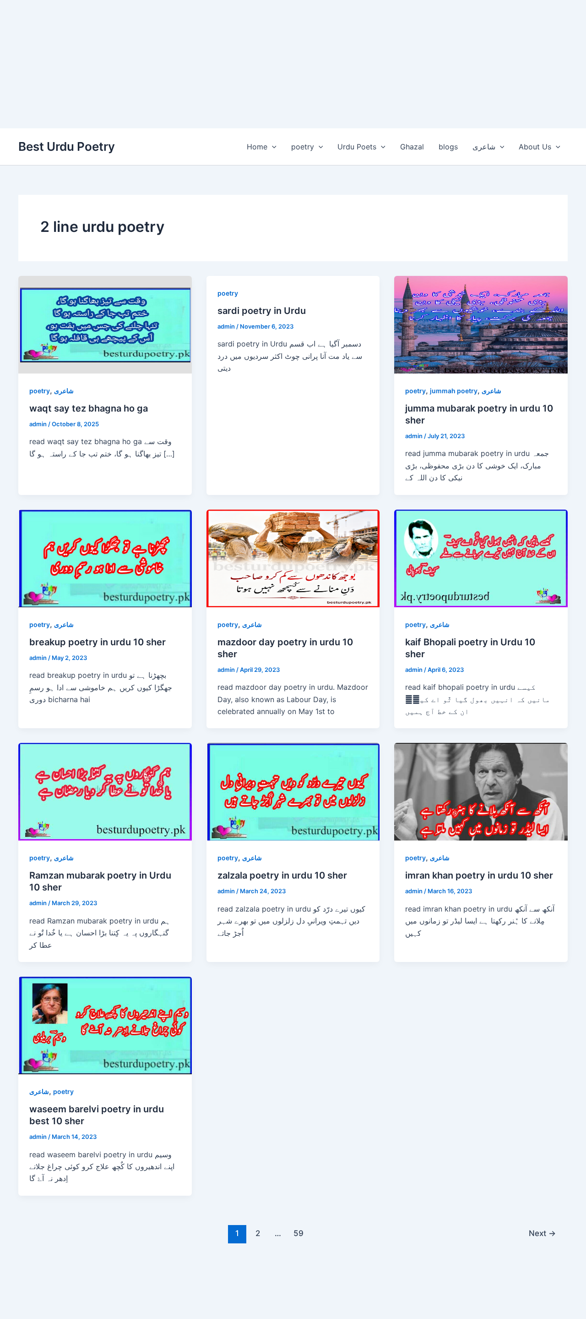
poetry (302, 146)
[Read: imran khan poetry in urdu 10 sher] (481, 791)
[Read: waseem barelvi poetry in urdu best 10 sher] (105, 1024)
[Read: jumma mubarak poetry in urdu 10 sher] (481, 324)
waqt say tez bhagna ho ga (88, 408)
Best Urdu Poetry (66, 146)
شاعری (483, 146)
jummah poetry (453, 391)
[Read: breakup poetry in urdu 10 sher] (105, 557)
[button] (272, 146)
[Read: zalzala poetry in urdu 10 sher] (293, 791)
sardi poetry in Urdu (261, 310)
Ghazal (412, 146)
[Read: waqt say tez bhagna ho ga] (105, 324)
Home (257, 146)
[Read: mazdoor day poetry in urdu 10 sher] (293, 557)
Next (542, 1233)
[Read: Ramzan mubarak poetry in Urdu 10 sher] (105, 791)
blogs (448, 146)
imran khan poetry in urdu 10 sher (479, 875)
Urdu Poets (356, 146)
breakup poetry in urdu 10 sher (97, 642)
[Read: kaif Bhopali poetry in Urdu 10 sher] (481, 557)
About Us (535, 146)
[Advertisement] (274, 64)
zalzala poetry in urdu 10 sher (282, 875)
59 (298, 1233)
